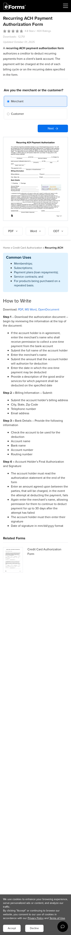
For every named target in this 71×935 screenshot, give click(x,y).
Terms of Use (57, 918)
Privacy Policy (36, 918)
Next (51, 128)
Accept (12, 928)
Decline (34, 928)
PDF (20, 309)
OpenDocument (48, 309)
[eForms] (15, 6)
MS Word (31, 309)
